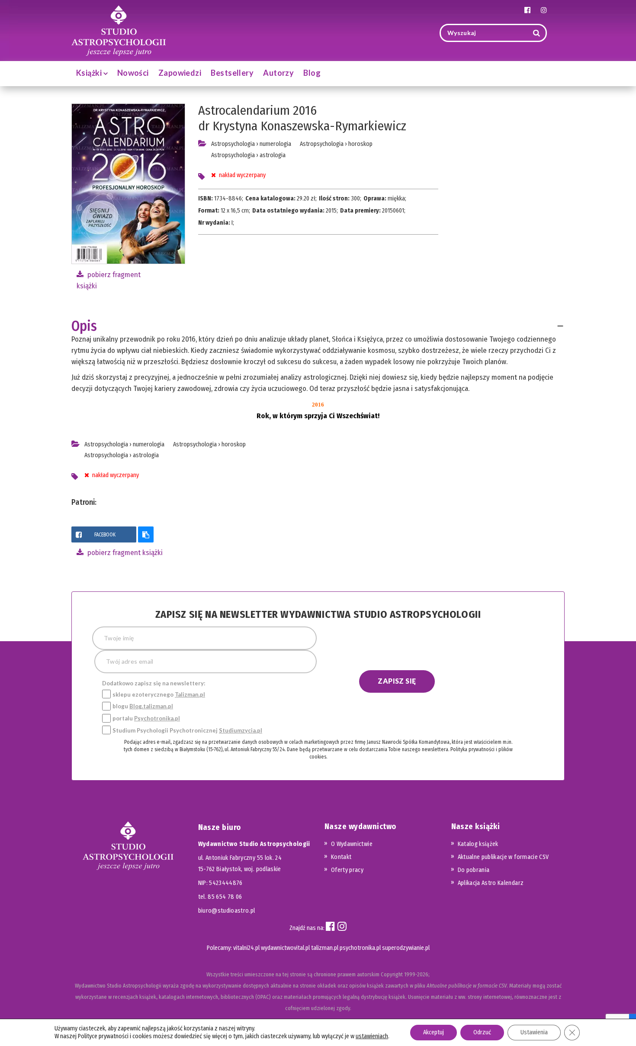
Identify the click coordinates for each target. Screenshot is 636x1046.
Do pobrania (474, 870)
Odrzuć (482, 1032)
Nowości (133, 72)
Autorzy (278, 72)
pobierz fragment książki (124, 552)
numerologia (275, 144)
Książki (89, 72)
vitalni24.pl (246, 948)
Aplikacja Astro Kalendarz (491, 883)
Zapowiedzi (180, 72)
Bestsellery (232, 72)
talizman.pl (324, 948)
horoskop (360, 144)
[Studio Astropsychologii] (118, 29)
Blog (312, 72)
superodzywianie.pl (406, 948)
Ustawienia (534, 1032)
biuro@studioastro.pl (226, 910)
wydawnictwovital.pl (285, 948)
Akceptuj (433, 1032)
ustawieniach (372, 1036)
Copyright (392, 974)
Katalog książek (478, 844)
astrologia (273, 155)
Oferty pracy (347, 870)
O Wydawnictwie (352, 844)
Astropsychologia (233, 144)
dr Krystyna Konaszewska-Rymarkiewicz (302, 126)
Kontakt (341, 857)
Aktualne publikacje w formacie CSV (503, 857)
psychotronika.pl (360, 948)
